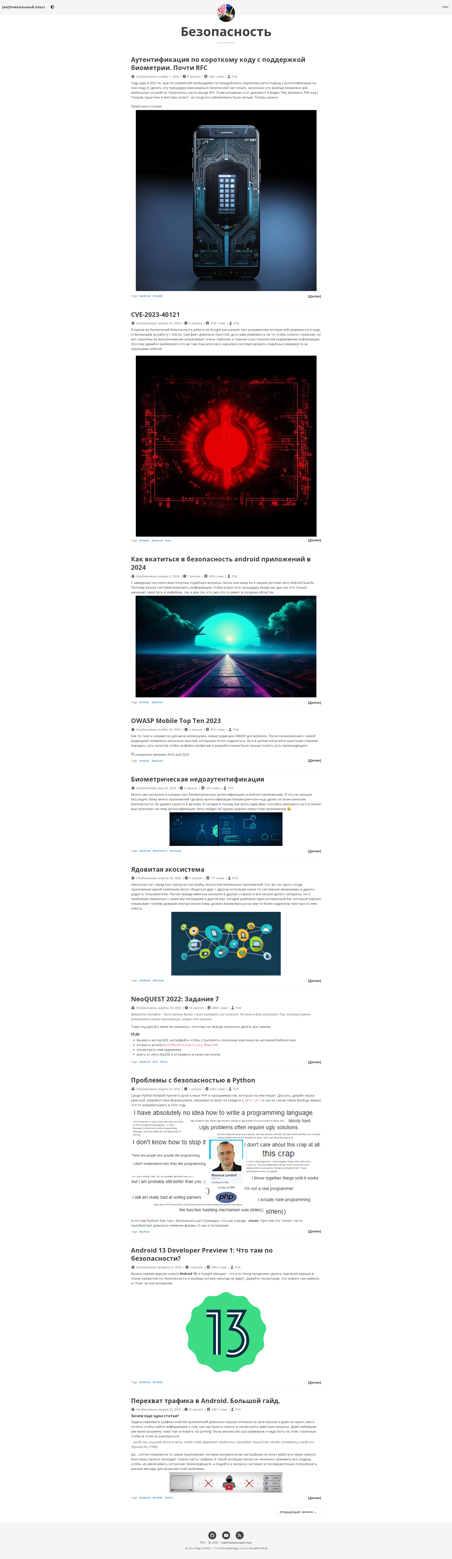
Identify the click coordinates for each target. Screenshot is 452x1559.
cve (169, 540)
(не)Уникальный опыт (23, 7)
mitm (170, 1497)
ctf (156, 1061)
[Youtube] (226, 1535)
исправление (258, 329)
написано (156, 794)
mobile (158, 296)
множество (231, 1431)
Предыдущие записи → (298, 1512)
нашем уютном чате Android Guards (285, 582)
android (145, 296)
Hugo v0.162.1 (203, 1548)
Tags (445, 6)
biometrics (160, 850)
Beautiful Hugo (230, 1548)
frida (164, 1061)
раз (243, 1431)
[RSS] (240, 1535)
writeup (176, 850)
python (145, 1231)
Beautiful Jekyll (258, 1548)
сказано (174, 794)
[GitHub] (212, 1535)
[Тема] (52, 7)
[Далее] (314, 296)
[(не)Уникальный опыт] (226, 13)
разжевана (255, 1431)
